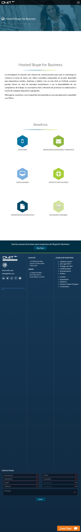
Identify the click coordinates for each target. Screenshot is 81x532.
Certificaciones (65, 269)
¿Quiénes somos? (66, 261)
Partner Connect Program (69, 284)
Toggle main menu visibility (78, 2)
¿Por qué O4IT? (65, 264)
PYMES (62, 277)
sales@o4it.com (8, 273)
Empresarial (64, 279)
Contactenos (64, 286)
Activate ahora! (65, 271)
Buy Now (40, 248)
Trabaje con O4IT (66, 266)
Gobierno (63, 282)
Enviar (40, 499)
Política (62, 273)
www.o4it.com (7, 270)
